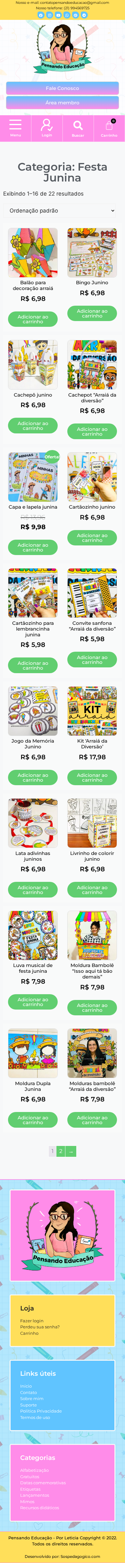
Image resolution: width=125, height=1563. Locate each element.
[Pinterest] (75, 15)
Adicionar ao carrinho (33, 319)
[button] (15, 125)
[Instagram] (49, 15)
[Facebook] (41, 15)
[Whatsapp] (67, 15)
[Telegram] (84, 15)
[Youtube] (58, 15)
